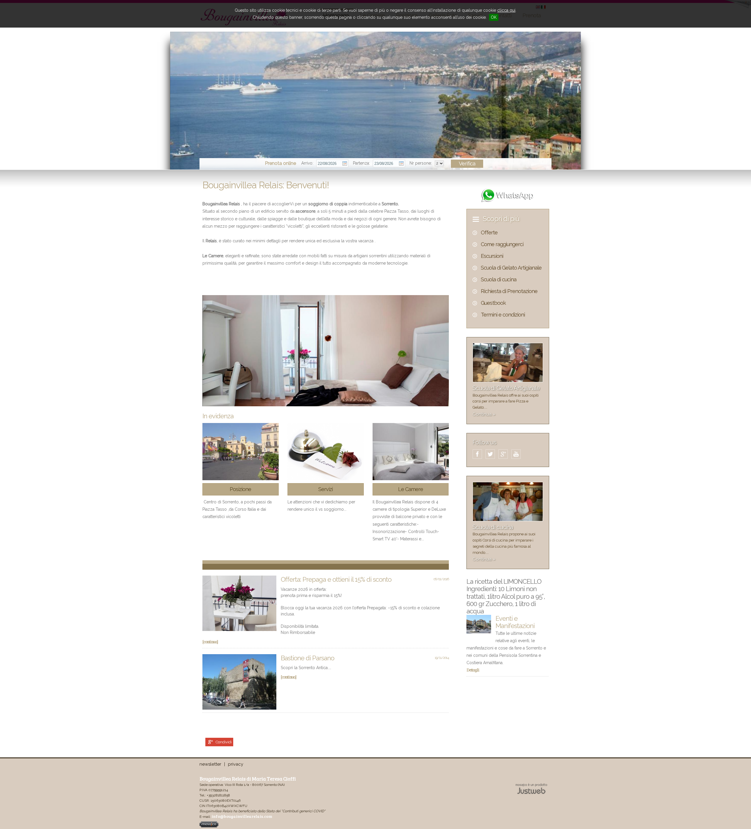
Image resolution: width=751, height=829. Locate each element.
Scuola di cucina (498, 279)
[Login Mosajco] (209, 826)
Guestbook (493, 303)
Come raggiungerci (502, 244)
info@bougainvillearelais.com (242, 816)
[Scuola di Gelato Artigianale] (508, 380)
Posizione (240, 489)
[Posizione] (240, 451)
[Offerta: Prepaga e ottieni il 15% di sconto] (239, 603)
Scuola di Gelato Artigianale (511, 268)
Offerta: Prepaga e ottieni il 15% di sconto (336, 579)
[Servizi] (325, 451)
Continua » (484, 414)
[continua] (210, 641)
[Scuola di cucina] (508, 519)
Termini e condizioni (503, 315)
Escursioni (492, 256)
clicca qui (506, 10)
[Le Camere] (411, 451)
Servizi (325, 489)
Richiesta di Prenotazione (509, 291)
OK (494, 17)
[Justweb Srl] (531, 788)
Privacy (235, 764)
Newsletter (210, 764)
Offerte (489, 232)
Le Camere (410, 489)
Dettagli (472, 670)
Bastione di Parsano (307, 658)
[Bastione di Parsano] (239, 682)
